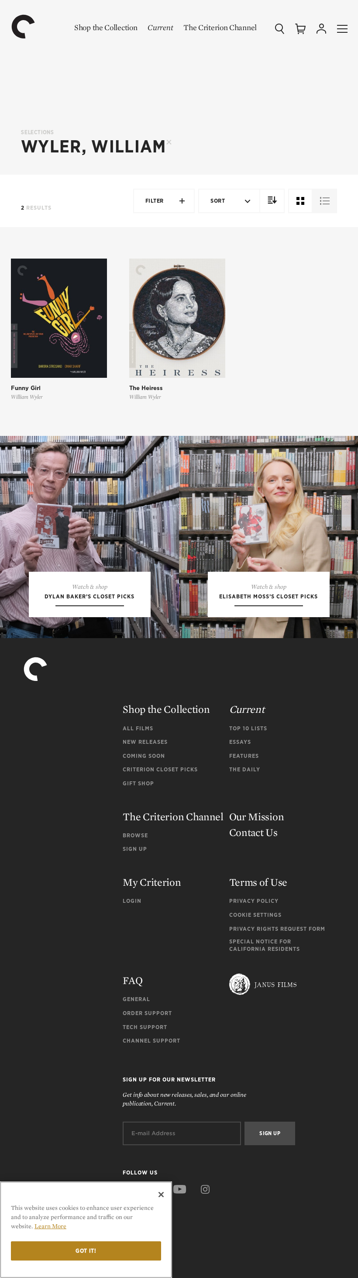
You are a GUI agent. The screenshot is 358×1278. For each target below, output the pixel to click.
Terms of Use (258, 882)
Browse (135, 835)
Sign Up (135, 849)
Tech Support (145, 1027)
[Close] (161, 1194)
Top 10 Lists (248, 728)
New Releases (145, 742)
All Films (138, 728)
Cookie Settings (255, 915)
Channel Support (151, 1040)
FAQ (132, 980)
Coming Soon (144, 756)
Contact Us (253, 832)
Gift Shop (138, 783)
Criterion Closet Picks (160, 769)
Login (132, 901)
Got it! (86, 1250)
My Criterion (152, 882)
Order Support (147, 1013)
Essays (240, 742)
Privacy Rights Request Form (277, 929)
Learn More (50, 1226)
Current (160, 27)
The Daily (244, 769)
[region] (86, 1229)
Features (244, 756)
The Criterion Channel (220, 27)
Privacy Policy (254, 901)
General (136, 999)
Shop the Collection (105, 27)
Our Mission (256, 816)
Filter (154, 200)
